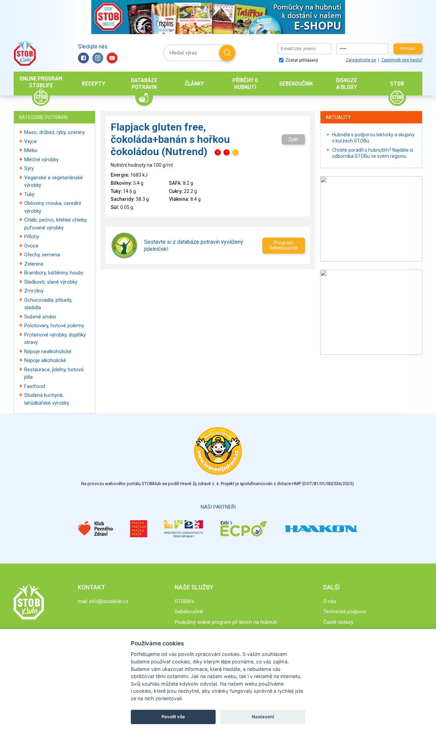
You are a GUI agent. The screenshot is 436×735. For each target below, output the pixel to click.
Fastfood (34, 386)
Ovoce (31, 246)
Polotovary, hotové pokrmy (54, 325)
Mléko (30, 150)
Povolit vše (173, 716)
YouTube (112, 57)
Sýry (29, 168)
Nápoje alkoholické (45, 360)
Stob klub (25, 53)
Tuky (29, 194)
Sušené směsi (40, 317)
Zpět (293, 139)
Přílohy (31, 237)
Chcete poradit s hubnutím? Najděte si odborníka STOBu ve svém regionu (372, 153)
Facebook (83, 57)
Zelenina (33, 264)
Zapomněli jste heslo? (401, 60)
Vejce (30, 141)
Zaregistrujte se (361, 60)
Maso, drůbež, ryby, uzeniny (54, 132)
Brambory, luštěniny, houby (53, 273)
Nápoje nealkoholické (48, 351)
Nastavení (263, 716)
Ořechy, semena (42, 255)
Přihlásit (408, 48)
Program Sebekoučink (283, 245)
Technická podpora (344, 612)
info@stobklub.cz (108, 601)
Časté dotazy (338, 622)
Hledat (227, 53)
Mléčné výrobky (41, 159)
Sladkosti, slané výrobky (50, 282)
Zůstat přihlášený (301, 60)
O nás (329, 601)
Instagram (97, 57)
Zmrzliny (34, 291)
